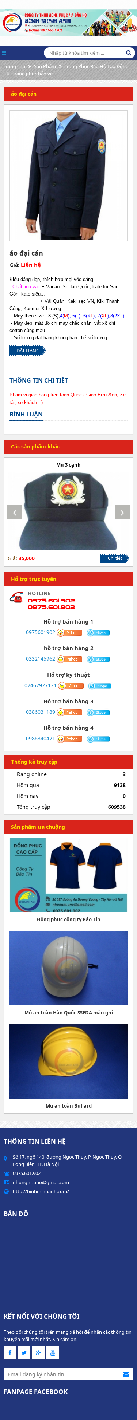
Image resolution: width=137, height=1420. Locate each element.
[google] (38, 1352)
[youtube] (52, 1352)
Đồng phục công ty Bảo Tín (68, 919)
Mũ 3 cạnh (68, 465)
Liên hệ (31, 264)
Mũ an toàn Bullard (69, 1106)
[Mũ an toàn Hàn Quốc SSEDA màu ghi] (68, 968)
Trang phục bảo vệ (32, 73)
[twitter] (24, 1352)
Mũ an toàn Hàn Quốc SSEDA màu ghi (68, 1012)
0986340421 (40, 738)
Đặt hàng (27, 350)
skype (98, 633)
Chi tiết (115, 558)
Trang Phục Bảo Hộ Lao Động (97, 66)
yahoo (69, 633)
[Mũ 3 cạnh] (68, 511)
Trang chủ (14, 66)
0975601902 (40, 632)
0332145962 (40, 658)
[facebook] (10, 1352)
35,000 (27, 558)
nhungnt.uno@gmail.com (41, 1182)
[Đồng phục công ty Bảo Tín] (68, 875)
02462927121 (40, 685)
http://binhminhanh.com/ (41, 1191)
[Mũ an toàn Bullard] (68, 1061)
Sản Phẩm (45, 66)
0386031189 (40, 711)
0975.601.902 (51, 600)
